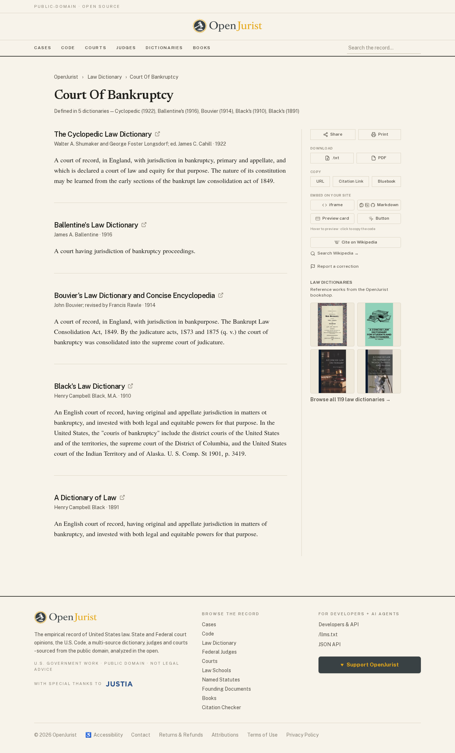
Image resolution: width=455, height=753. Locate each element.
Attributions (225, 735)
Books (202, 47)
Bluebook (386, 181)
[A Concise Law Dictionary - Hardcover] (332, 371)
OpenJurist (66, 77)
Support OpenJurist (370, 665)
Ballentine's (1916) (178, 111)
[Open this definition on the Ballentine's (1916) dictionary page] (144, 225)
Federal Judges (219, 652)
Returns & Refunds (181, 735)
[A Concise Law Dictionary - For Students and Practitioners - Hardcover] (379, 325)
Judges (126, 47)
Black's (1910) (250, 111)
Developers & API (338, 624)
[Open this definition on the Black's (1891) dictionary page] (122, 497)
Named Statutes (221, 680)
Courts (95, 47)
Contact (140, 735)
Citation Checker (221, 707)
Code (68, 47)
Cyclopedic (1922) (135, 111)
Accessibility (104, 735)
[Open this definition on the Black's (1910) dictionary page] (130, 386)
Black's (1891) (283, 111)
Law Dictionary (104, 77)
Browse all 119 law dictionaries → (350, 399)
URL (320, 181)
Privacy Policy (302, 735)
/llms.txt (328, 634)
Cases (42, 47)
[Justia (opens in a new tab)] (119, 684)
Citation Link (351, 181)
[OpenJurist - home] (227, 26)
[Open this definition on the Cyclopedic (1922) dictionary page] (157, 134)
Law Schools (216, 670)
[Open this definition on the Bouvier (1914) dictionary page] (221, 295)
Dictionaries (164, 47)
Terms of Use (262, 735)
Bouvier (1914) (217, 111)
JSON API (329, 644)
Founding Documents (226, 689)
